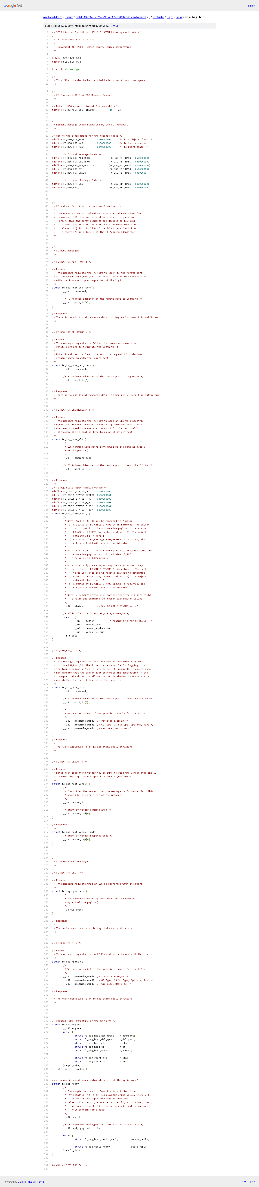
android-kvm (52, 17)
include (158, 17)
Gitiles (21, 1181)
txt (244, 1181)
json (252, 1181)
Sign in (251, 5)
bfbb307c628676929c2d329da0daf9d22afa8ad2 (111, 17)
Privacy (31, 1181)
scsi (179, 17)
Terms (40, 1181)
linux (69, 17)
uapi (170, 17)
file (115, 25)
